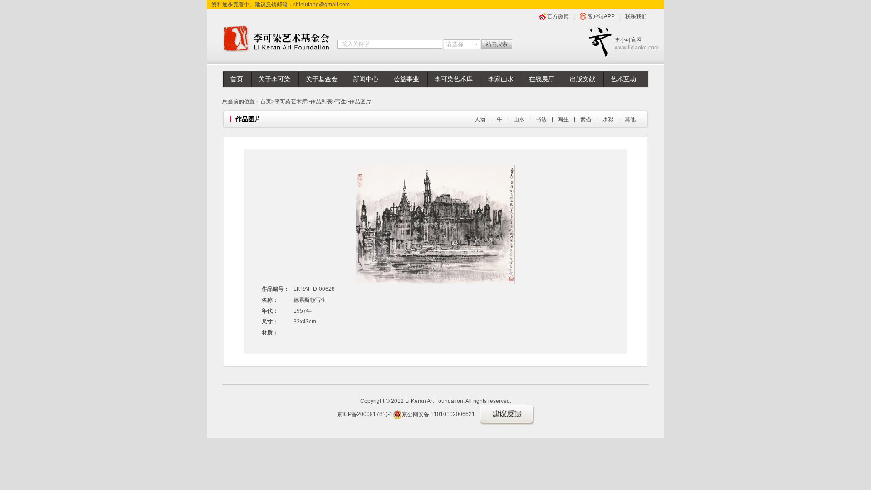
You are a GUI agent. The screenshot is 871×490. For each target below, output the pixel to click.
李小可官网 (632, 44)
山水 (519, 119)
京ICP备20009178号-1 (365, 414)
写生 (340, 101)
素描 (585, 119)
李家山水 (501, 79)
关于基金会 (322, 79)
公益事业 (406, 79)
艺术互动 (623, 79)
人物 (480, 119)
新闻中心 (365, 79)
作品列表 (321, 101)
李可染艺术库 (454, 79)
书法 (541, 119)
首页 (236, 79)
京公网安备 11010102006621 (438, 414)
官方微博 (558, 16)
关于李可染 (274, 79)
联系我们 (636, 16)
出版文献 (582, 79)
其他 (630, 119)
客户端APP (601, 16)
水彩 (607, 119)
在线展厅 (541, 79)
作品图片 (360, 101)
